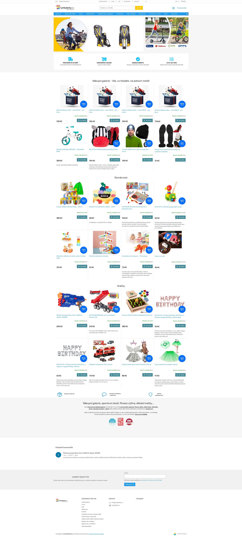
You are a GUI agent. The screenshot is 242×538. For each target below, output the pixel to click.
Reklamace (127, 1)
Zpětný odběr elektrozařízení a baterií (92, 519)
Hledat (139, 8)
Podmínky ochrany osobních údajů (91, 514)
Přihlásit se (130, 484)
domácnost (149, 409)
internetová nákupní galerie (96, 407)
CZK (176, 1)
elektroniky (147, 407)
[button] (60, 34)
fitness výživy (139, 407)
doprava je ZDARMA (141, 414)
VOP (119, 1)
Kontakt (136, 1)
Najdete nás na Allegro (88, 521)
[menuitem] (58, 13)
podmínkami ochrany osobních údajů (151, 480)
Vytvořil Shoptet (182, 534)
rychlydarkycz (116, 505)
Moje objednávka (86, 526)
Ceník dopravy (103, 1)
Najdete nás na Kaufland (88, 524)
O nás (112, 1)
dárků (107, 409)
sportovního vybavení (127, 407)
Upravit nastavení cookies (96, 534)
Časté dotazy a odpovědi (89, 517)
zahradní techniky (98, 409)
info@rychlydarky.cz (117, 503)
